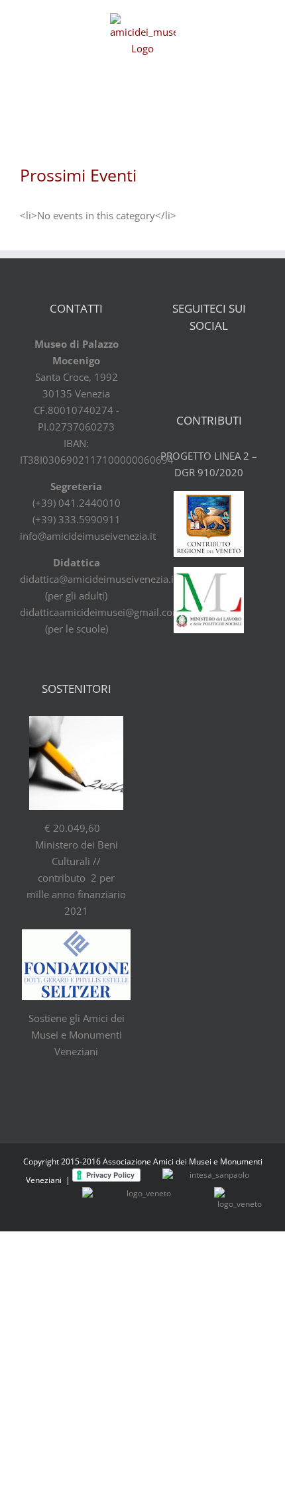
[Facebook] (174, 361)
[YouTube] (220, 361)
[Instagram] (244, 361)
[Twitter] (197, 361)
